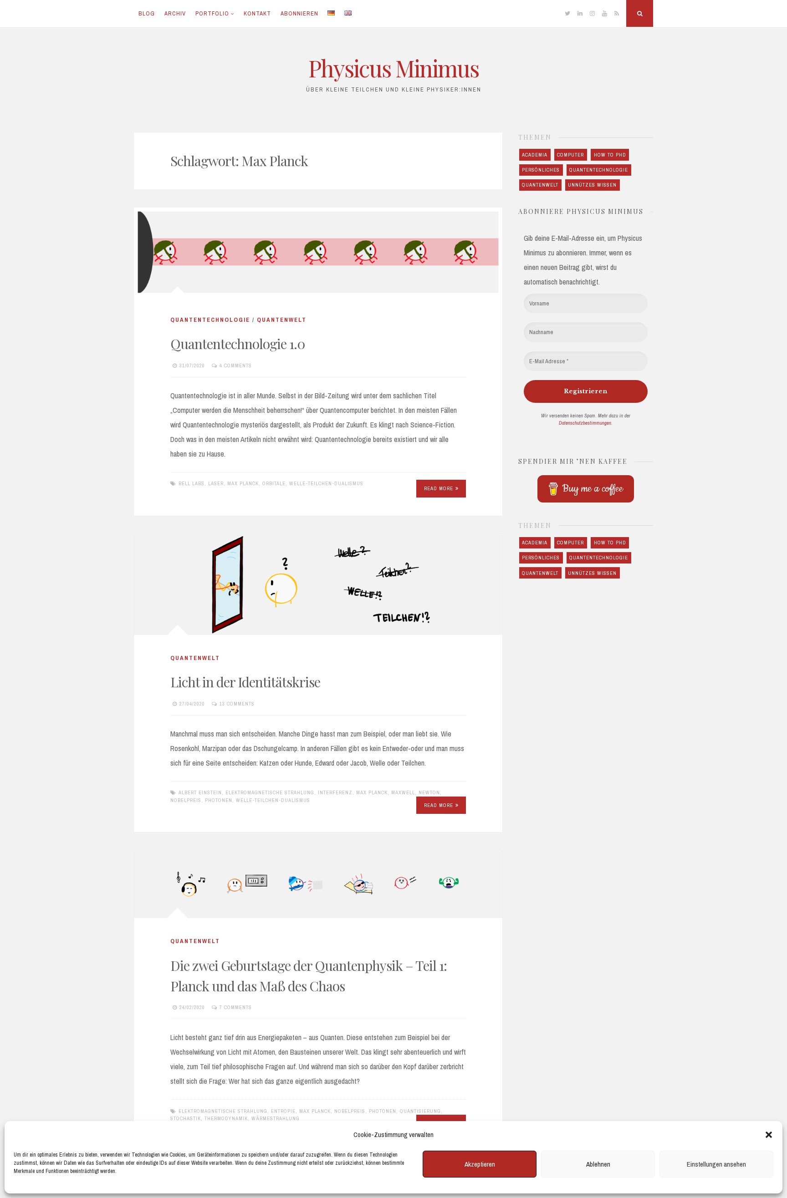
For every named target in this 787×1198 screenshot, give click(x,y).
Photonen (218, 800)
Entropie (283, 1111)
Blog (146, 13)
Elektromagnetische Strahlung (269, 792)
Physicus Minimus (393, 68)
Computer (570, 155)
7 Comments (236, 1007)
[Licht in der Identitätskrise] (318, 584)
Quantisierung (420, 1111)
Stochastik (185, 1118)
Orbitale (274, 483)
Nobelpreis (185, 800)
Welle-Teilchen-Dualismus (326, 483)
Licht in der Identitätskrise (245, 682)
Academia (534, 155)
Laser (216, 483)
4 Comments (236, 365)
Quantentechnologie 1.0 (237, 344)
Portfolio (212, 13)
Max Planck (243, 483)
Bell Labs (191, 483)
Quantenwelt (282, 320)
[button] (768, 1134)
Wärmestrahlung (275, 1118)
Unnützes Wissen (592, 185)
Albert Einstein (200, 792)
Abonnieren (299, 13)
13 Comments (237, 704)
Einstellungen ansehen (716, 1164)
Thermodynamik (226, 1118)
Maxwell (403, 792)
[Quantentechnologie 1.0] (318, 252)
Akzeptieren (480, 1164)
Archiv (175, 13)
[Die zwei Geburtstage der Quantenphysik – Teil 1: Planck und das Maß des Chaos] (318, 884)
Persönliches (541, 170)
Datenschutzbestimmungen (585, 423)
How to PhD (610, 155)
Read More (438, 488)
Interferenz (335, 792)
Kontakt (257, 13)
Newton (429, 792)
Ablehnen (598, 1164)
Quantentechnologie (210, 320)
